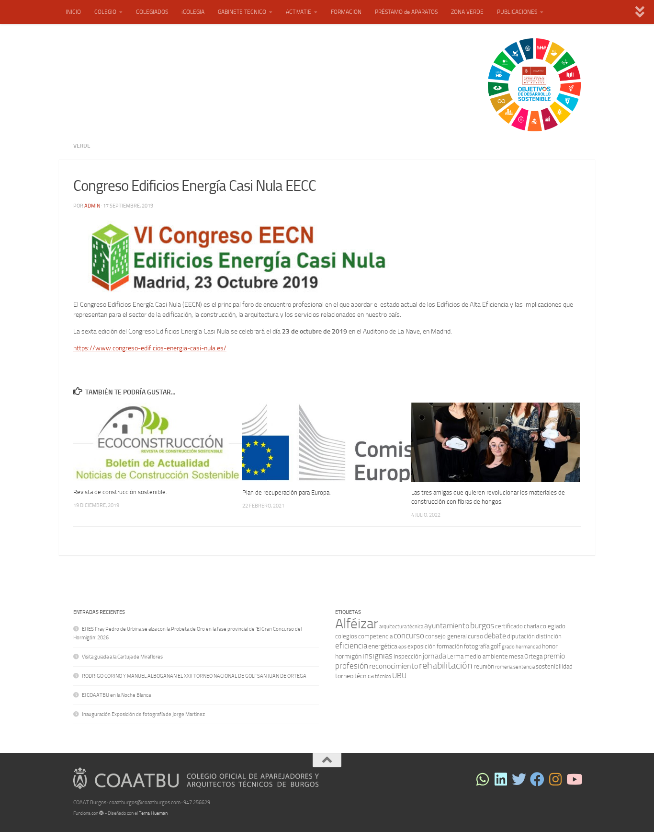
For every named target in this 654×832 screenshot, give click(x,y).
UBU (399, 675)
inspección (408, 656)
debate (495, 635)
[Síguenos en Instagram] (555, 779)
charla (531, 626)
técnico (383, 676)
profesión (351, 665)
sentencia (524, 667)
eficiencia (351, 645)
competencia (375, 636)
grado (508, 647)
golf (495, 646)
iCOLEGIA (192, 12)
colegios (346, 636)
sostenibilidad (554, 666)
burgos (482, 625)
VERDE (81, 145)
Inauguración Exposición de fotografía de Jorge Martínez (143, 714)
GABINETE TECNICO (242, 12)
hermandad (528, 647)
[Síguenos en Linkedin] (501, 779)
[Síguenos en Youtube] (573, 779)
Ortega (533, 656)
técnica (364, 676)
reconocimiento (393, 665)
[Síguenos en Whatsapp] (482, 779)
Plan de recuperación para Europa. (286, 492)
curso (475, 636)
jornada (434, 655)
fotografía (476, 646)
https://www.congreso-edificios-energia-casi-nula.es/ (149, 348)
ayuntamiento (446, 625)
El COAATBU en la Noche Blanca (116, 695)
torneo (344, 676)
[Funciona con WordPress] (101, 813)
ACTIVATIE (298, 12)
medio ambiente (486, 656)
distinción (549, 636)
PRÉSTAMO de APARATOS (406, 12)
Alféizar (356, 623)
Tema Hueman (153, 813)
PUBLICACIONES (517, 12)
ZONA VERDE (467, 12)
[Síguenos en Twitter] (519, 779)
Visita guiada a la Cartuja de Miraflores (122, 657)
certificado (509, 626)
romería (503, 667)
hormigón (348, 656)
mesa (516, 656)
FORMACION (346, 12)
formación (450, 646)
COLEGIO (105, 12)
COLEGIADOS (152, 12)
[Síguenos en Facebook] (537, 779)
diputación (521, 636)
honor (550, 646)
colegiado (552, 626)
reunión (484, 666)
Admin (92, 206)
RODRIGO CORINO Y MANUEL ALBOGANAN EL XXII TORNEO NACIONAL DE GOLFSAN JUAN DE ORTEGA (194, 676)
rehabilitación (446, 665)
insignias (377, 655)
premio (554, 655)
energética (382, 646)
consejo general (446, 636)
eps (402, 647)
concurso (409, 635)
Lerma (455, 656)
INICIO (73, 12)
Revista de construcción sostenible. (120, 492)
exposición (421, 646)
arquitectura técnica (401, 627)
